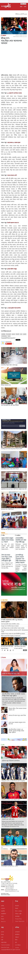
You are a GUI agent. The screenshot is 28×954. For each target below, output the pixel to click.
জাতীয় (2, 906)
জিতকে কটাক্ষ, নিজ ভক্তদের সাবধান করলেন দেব (17, 709)
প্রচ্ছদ (21, 6)
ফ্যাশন (2, 932)
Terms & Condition (5, 945)
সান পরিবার (17, 945)
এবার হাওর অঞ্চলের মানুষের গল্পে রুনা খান (17, 723)
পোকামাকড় (4, 336)
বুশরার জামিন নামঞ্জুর (12, 269)
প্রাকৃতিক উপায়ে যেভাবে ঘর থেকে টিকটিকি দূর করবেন (13, 633)
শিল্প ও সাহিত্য (18, 911)
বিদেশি (17, 334)
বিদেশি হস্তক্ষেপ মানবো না (13, 222)
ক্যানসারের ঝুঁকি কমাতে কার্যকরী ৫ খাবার (10, 624)
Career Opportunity (19, 921)
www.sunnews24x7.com (12, 891)
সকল (25, 6)
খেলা (3, 744)
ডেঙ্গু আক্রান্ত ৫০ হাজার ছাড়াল (13, 142)
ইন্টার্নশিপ (17, 934)
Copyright (3, 949)
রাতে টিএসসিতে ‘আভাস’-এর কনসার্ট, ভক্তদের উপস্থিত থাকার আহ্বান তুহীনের (16, 731)
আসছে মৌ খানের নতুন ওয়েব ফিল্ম (17, 715)
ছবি (16, 942)
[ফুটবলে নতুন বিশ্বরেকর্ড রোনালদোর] (14, 754)
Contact (17, 947)
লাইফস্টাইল (5, 600)
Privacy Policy (18, 919)
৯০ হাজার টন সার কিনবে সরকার (14, 93)
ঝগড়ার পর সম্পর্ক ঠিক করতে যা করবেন (10, 626)
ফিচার (2, 934)
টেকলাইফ (17, 916)
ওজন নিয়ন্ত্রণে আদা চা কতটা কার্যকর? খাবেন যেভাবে (12, 628)
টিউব (16, 940)
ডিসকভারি (8, 334)
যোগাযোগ (17, 932)
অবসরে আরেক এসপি (12, 175)
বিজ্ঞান (2, 919)
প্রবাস (2, 916)
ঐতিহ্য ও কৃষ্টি (18, 913)
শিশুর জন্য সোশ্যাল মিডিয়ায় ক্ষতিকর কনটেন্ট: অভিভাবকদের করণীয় (14, 630)
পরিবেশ (17, 937)
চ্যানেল (13, 334)
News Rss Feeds (5, 947)
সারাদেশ (4, 35)
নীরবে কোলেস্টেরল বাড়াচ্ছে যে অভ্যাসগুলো (10, 636)
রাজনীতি (3, 911)
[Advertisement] (14, 59)
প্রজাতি (24, 334)
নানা (21, 334)
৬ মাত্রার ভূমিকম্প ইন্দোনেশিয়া (14, 308)
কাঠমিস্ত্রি (3, 334)
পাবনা (9, 336)
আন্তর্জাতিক (3, 913)
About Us (3, 921)
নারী (2, 940)
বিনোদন (4, 657)
